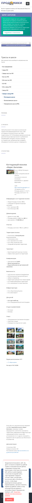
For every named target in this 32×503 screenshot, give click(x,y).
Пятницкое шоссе (9, 97)
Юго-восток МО (7, 80)
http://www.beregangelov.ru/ (22, 187)
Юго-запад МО (6, 87)
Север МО (5, 70)
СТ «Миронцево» (12, 362)
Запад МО (5, 90)
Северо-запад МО (7, 94)
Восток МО (5, 77)
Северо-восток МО (7, 73)
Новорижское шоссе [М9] (11, 104)
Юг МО (4, 83)
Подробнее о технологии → (13, 32)
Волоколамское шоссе (10, 100)
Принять (9, 499)
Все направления (7, 67)
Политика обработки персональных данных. (13, 493)
